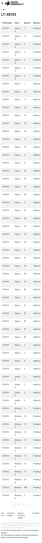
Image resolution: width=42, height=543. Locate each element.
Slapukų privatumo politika (21, 515)
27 (25, 187)
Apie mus (2, 514)
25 (25, 179)
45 (25, 274)
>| (29, 504)
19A (25, 487)
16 (25, 131)
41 (25, 258)
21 (25, 163)
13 (25, 107)
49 (25, 289)
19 (25, 147)
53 (25, 313)
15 (25, 123)
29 (25, 194)
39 (25, 242)
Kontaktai (35, 513)
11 (25, 99)
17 (25, 139)
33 (25, 218)
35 (25, 226)
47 (25, 282)
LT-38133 (5, 28)
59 (25, 337)
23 (25, 171)
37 (25, 234)
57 (25, 329)
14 (25, 115)
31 (25, 210)
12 (25, 432)
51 (25, 305)
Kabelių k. (37, 84)
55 (25, 321)
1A (25, 36)
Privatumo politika (11, 514)
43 (25, 266)
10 (25, 92)
